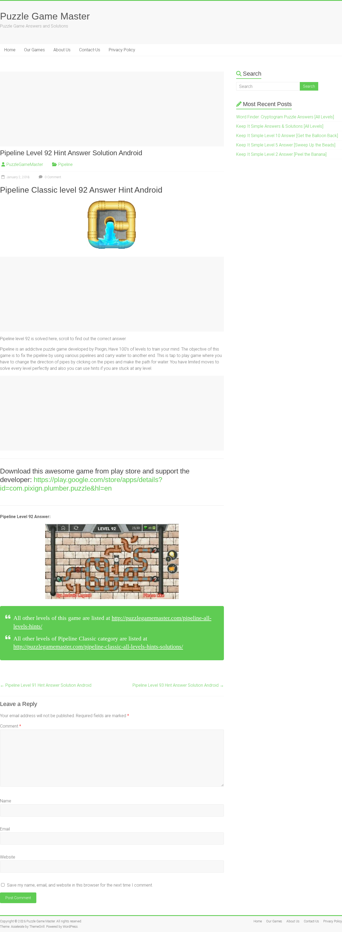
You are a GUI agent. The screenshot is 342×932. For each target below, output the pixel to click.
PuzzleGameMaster (24, 164)
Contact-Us (89, 49)
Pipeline (65, 164)
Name (5, 800)
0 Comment (52, 177)
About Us (62, 49)
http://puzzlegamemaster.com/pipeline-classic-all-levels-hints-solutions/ (98, 646)
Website (7, 857)
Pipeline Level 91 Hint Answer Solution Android (45, 685)
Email (5, 829)
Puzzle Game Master (45, 16)
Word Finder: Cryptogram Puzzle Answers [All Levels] (285, 116)
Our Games (34, 49)
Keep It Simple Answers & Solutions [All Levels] (279, 126)
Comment (10, 726)
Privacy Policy (122, 49)
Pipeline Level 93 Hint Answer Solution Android (178, 685)
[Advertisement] (112, 109)
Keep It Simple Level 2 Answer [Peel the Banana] (281, 154)
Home (9, 49)
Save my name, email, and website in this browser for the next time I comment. (80, 885)
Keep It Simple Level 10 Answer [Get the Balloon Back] (287, 135)
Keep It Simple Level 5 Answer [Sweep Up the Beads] (285, 144)
